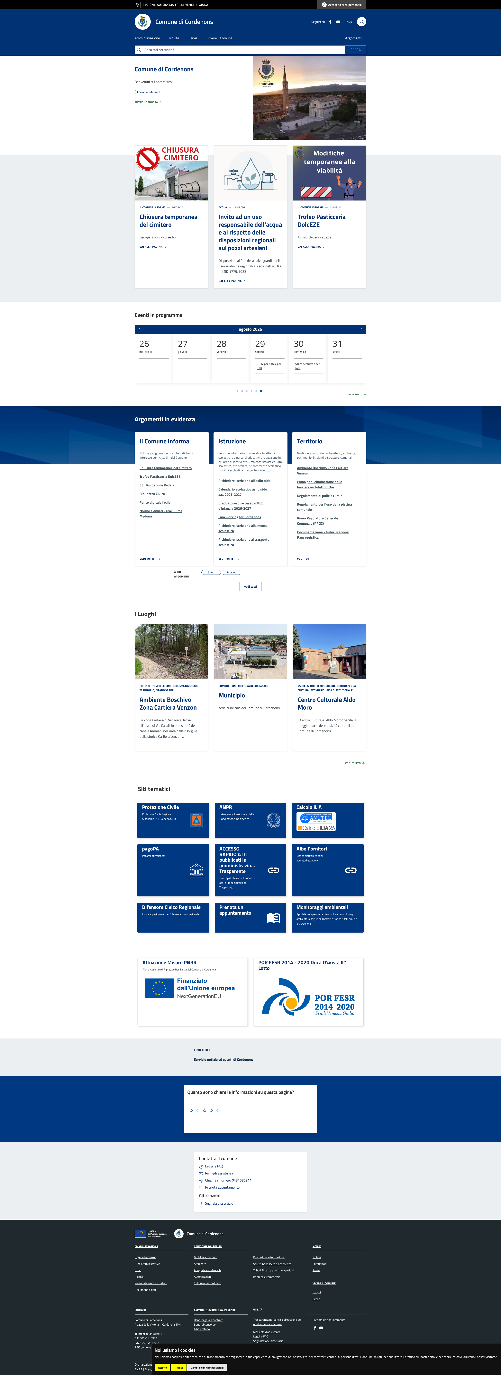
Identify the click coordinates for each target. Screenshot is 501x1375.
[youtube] (337, 21)
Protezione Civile (160, 807)
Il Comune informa (152, 207)
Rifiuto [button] (179, 1367)
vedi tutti (250, 586)
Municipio (232, 695)
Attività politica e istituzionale (331, 690)
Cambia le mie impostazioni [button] (207, 1367)
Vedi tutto (355, 394)
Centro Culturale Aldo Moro (327, 703)
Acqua (223, 207)
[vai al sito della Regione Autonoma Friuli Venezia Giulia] (173, 5)
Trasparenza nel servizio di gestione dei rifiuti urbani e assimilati (277, 1321)
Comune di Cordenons (164, 69)
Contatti (140, 1310)
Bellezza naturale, (185, 686)
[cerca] (361, 21)
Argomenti (353, 38)
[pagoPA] (196, 870)
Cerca (356, 49)
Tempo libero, (162, 686)
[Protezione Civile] (196, 820)
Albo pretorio (202, 1329)
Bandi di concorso (205, 1324)
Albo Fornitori (311, 848)
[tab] (237, 391)
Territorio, (148, 690)
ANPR (225, 807)
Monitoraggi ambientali (322, 907)
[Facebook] (329, 21)
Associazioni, (307, 686)
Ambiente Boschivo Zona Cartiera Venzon (168, 703)
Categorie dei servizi (208, 1246)
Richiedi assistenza (219, 1173)
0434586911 (228, 1180)
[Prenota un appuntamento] (273, 917)
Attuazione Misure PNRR (169, 962)
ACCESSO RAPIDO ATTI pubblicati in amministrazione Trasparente (237, 860)
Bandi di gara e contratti (208, 1320)
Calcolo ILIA (309, 807)
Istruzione (232, 441)
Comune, (225, 686)
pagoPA (150, 848)
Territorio (309, 441)
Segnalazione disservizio (268, 1341)
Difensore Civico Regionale (171, 907)
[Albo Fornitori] (351, 870)
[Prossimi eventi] (361, 329)
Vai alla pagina (151, 246)
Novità (317, 1246)
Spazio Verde (165, 690)
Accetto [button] (162, 1367)
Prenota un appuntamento (235, 910)
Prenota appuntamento (222, 1187)
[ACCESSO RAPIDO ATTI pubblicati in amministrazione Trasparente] (273, 870)
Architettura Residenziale (249, 686)
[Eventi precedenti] (139, 329)
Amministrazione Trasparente (215, 1310)
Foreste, (146, 686)
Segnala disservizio (219, 1203)
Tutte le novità (147, 102)
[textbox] (249, 1110)
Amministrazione (146, 1246)
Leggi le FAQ (214, 1166)
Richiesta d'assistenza (267, 1332)
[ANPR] (273, 820)
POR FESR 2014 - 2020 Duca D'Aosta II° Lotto (302, 965)
